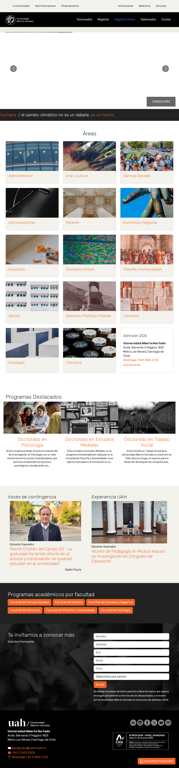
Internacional (125, 6)
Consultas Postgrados (158, 761)
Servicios (161, 6)
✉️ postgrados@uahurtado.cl (27, 748)
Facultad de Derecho (69, 602)
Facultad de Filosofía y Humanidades (70, 610)
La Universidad (21, 6)
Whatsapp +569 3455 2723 (140, 360)
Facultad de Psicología (116, 610)
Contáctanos (131, 365)
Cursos (166, 19)
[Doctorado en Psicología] (32, 418)
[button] (13, 68)
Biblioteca (144, 6)
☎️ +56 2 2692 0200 (21, 752)
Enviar (100, 684)
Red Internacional (45, 6)
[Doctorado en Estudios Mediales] (89, 418)
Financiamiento (70, 6)
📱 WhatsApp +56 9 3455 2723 (28, 757)
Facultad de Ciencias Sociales (29, 602)
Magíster (103, 19)
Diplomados (148, 19)
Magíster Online (125, 19)
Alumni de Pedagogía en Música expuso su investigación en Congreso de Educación (128, 556)
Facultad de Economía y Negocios (110, 602)
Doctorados (84, 19)
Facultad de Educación (25, 610)
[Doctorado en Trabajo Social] (147, 418)
